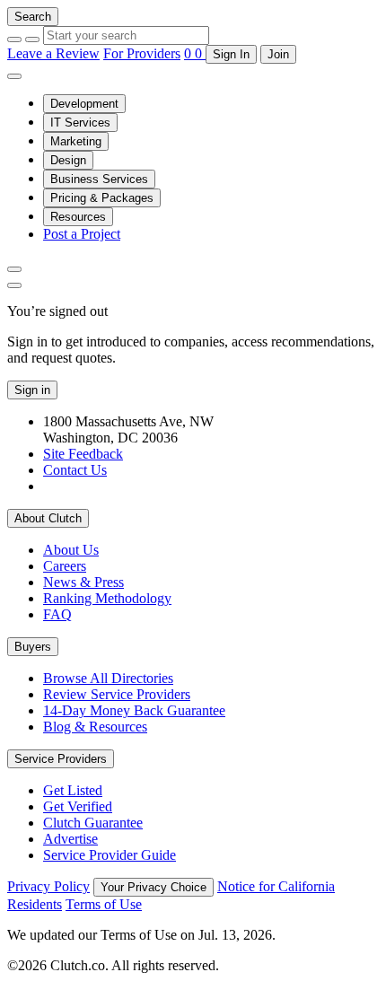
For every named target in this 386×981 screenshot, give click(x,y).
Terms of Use (104, 904)
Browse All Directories (108, 678)
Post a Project (81, 233)
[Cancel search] (14, 39)
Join (278, 54)
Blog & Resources (95, 726)
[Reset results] (32, 39)
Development (84, 103)
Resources (78, 216)
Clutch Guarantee (93, 822)
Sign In (231, 54)
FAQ (57, 614)
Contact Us (75, 469)
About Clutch (48, 518)
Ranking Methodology (107, 598)
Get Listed (72, 790)
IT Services (80, 122)
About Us (71, 549)
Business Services (99, 179)
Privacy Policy (48, 886)
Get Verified (77, 806)
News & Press (83, 582)
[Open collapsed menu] (14, 76)
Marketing (75, 141)
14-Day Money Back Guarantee (134, 710)
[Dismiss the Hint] (14, 285)
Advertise (70, 838)
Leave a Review (53, 53)
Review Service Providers (116, 694)
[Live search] (14, 269)
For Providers (141, 53)
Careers (64, 566)
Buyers (32, 646)
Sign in (32, 390)
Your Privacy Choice (153, 887)
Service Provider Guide (109, 855)
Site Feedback (83, 453)
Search (32, 16)
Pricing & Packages (102, 198)
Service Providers (60, 759)
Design (68, 160)
